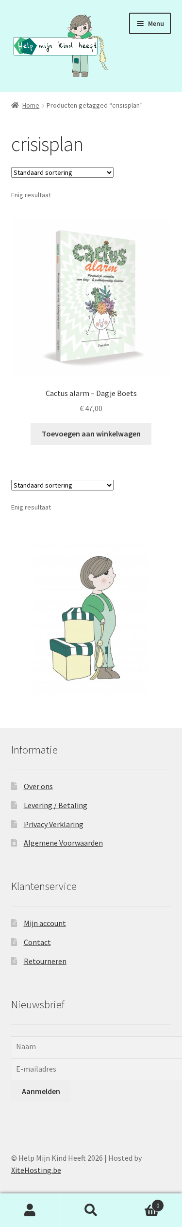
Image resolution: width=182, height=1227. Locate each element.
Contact (37, 942)
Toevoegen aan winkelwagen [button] (91, 433)
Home (30, 105)
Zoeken (91, 1210)
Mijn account (45, 923)
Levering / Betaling (55, 805)
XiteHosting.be (36, 1170)
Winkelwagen (140, 1202)
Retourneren (45, 961)
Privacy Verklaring (53, 824)
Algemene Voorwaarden (63, 843)
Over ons (38, 786)
